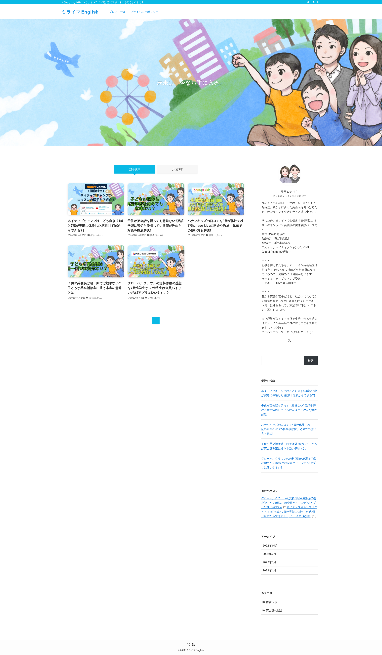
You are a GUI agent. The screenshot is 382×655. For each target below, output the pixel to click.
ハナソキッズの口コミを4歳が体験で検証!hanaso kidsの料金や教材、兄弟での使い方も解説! (288, 429)
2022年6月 (269, 562)
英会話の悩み (274, 610)
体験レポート (274, 602)
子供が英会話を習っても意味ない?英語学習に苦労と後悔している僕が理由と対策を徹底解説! (289, 409)
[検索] (318, 2)
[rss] (313, 2)
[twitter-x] (308, 2)
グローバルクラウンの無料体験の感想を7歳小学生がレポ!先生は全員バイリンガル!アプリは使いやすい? (288, 462)
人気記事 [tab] (177, 169)
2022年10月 (270, 545)
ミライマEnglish (80, 11)
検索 (311, 360)
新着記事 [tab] (134, 169)
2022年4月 (269, 570)
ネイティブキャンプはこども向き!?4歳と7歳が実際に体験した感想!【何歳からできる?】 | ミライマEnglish (289, 511)
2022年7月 (269, 554)
